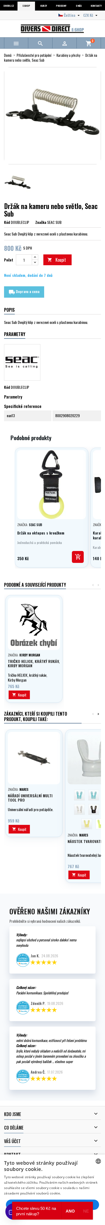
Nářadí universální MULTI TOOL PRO (30, 798)
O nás (79, 6)
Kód (7, 222)
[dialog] (52, 1189)
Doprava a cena (24, 292)
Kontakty (96, 6)
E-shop (26, 6)
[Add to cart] (78, 557)
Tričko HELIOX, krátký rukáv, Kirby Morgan (34, 663)
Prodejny (61, 6)
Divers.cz (9, 6)
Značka (40, 222)
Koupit (56, 260)
